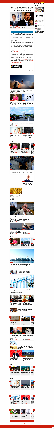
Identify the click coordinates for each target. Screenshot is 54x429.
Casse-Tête (24, 333)
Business (11, 88)
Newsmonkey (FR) (16, 426)
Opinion (37, 3)
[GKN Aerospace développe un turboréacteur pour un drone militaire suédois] (28, 223)
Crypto (43, 3)
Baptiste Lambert (16, 26)
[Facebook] (38, 423)
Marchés (18, 2)
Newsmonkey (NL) (12, 426)
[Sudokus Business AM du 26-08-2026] (28, 327)
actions (11, 370)
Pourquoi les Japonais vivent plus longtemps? (17, 62)
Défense (11, 273)
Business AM (16, 92)
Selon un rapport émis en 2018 (23, 59)
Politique (15, 2)
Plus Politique (41, 34)
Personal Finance (21, 2)
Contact (11, 423)
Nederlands (43, 423)
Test (41, 3)
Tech (39, 3)
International (12, 399)
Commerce (11, 262)
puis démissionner (16, 51)
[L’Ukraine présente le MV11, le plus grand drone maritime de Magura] (13, 308)
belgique (22, 320)
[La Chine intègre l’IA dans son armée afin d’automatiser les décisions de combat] (16, 350)
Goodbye (20, 426)
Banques (23, 133)
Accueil (10, 4)
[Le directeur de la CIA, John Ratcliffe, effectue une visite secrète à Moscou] (13, 270)
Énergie (34, 3)
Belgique (10, 2)
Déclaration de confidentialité (21, 423)
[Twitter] (39, 423)
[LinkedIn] (40, 423)
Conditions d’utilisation (15, 423)
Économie (13, 2)
